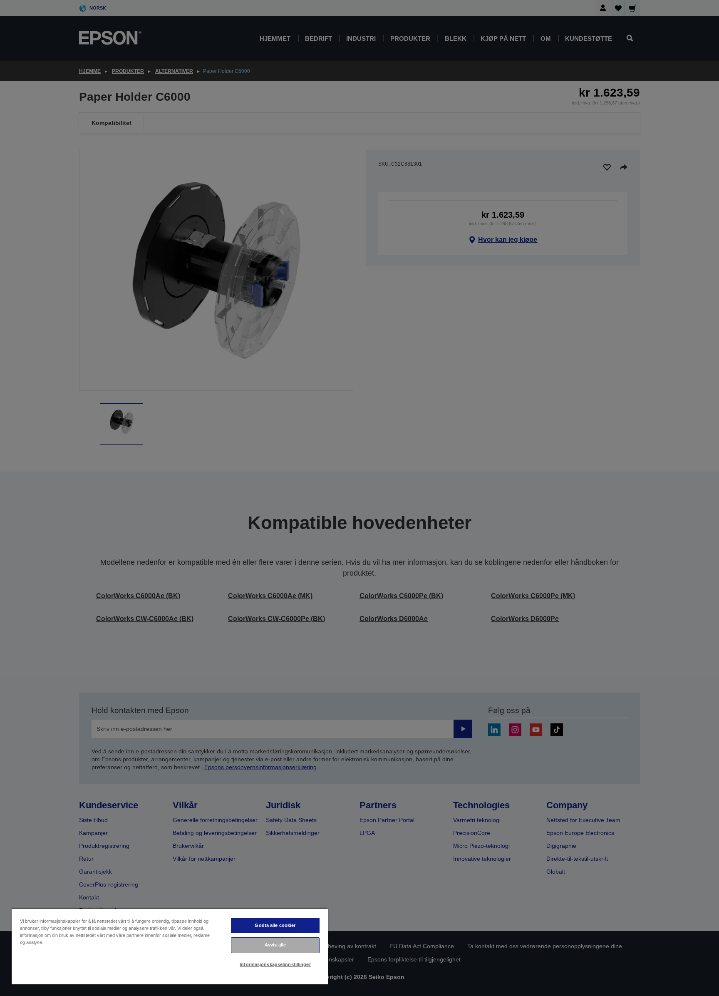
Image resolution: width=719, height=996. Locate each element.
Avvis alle (275, 944)
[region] (170, 946)
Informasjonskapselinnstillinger (275, 964)
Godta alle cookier (275, 925)
